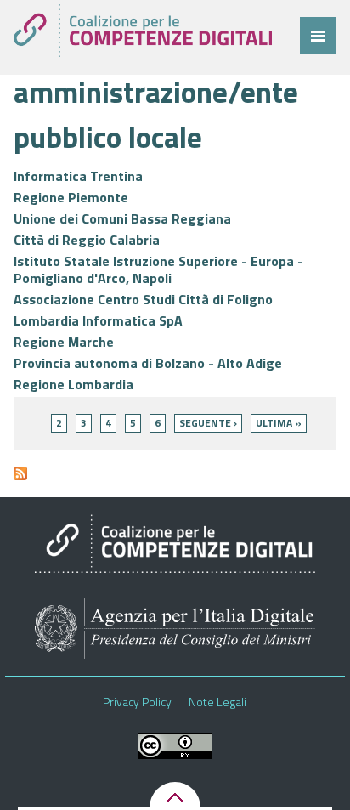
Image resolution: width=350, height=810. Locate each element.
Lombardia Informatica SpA (98, 320)
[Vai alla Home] (142, 30)
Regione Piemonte (71, 197)
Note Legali (217, 702)
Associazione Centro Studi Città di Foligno (143, 299)
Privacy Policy (137, 702)
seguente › (208, 423)
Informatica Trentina (78, 176)
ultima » (279, 423)
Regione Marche (64, 341)
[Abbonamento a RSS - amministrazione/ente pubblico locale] (20, 481)
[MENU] (318, 35)
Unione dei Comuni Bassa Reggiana (122, 218)
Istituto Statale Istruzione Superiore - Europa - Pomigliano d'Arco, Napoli (158, 269)
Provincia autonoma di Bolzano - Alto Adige (148, 363)
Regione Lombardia (73, 384)
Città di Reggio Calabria (87, 239)
